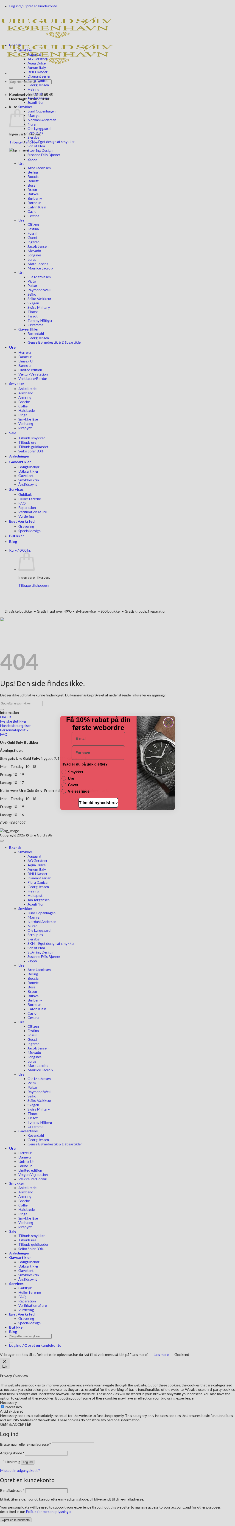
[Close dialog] (168, 722)
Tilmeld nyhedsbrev (98, 802)
